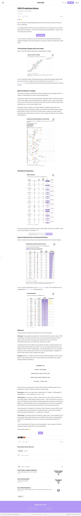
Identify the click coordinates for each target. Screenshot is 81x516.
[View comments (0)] (23, 16)
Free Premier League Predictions (27, 470)
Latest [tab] (22, 466)
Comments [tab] (20, 450)
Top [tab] (19, 466)
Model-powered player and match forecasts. (27, 472)
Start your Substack (38, 514)
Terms (12, 514)
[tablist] (22, 451)
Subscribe (70, 2)
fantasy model (29, 289)
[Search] (62, 2)
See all (20, 496)
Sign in (77, 2)
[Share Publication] (65, 2)
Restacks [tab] (26, 450)
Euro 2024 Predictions (24, 488)
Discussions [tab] (27, 466)
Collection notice (16, 514)
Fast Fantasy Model (23, 479)
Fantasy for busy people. (22, 480)
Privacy (9, 514)
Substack (68, 514)
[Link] (16, 49)
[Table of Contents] (1, 258)
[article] (40, 473)
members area (41, 287)
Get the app (45, 514)
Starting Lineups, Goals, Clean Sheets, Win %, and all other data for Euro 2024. (34, 489)
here (37, 230)
